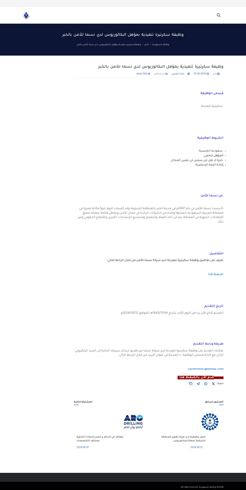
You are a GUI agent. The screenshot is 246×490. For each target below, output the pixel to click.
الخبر (146, 45)
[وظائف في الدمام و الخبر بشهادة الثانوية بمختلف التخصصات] (138, 421)
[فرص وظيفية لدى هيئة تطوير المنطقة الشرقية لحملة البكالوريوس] (214, 421)
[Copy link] (191, 383)
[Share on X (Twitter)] (213, 384)
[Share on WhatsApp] (206, 384)
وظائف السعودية (160, 45)
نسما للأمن (159, 74)
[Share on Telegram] (198, 384)
